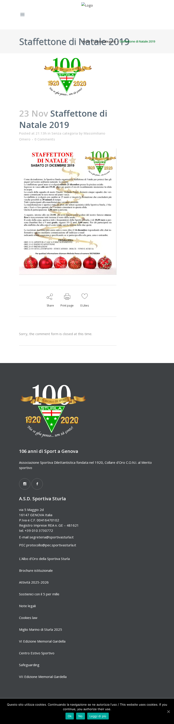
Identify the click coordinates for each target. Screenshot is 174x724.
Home (86, 41)
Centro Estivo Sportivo (36, 653)
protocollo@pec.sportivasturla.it (51, 545)
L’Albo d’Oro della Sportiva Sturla (44, 558)
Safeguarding (29, 665)
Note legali (27, 606)
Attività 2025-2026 (34, 582)
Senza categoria (104, 41)
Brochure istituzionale (36, 570)
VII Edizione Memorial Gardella (43, 676)
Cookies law (28, 617)
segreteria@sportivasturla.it (51, 537)
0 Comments (44, 139)
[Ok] (168, 711)
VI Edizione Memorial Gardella (42, 641)
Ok (70, 716)
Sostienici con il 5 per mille (39, 594)
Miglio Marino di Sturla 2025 (40, 629)
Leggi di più (97, 716)
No (80, 716)
